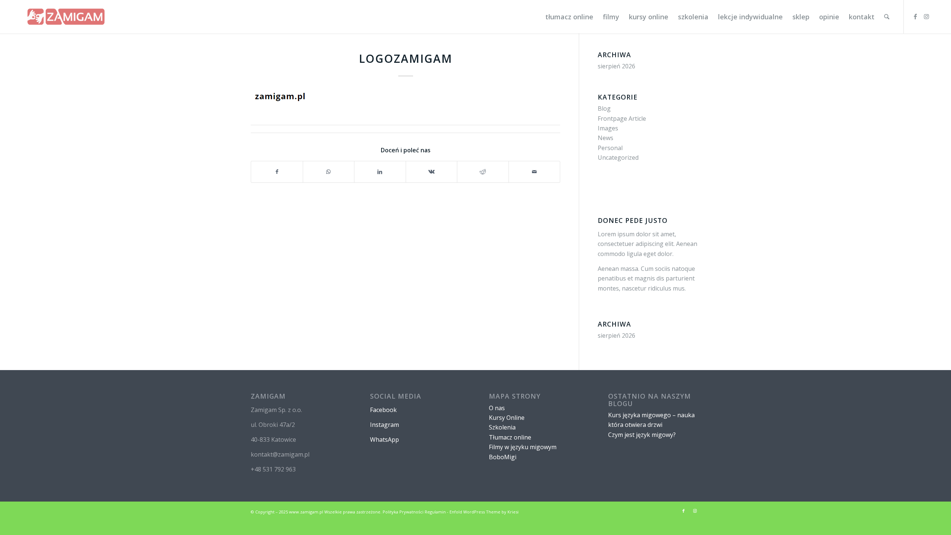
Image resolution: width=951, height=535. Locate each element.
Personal (610, 148)
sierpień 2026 (616, 66)
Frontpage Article (622, 118)
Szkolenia (502, 427)
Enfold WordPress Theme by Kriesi (484, 512)
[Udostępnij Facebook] (277, 171)
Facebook (383, 410)
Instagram (384, 425)
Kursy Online (507, 418)
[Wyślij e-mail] (534, 171)
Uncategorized (618, 157)
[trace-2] (66, 16)
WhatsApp (384, 439)
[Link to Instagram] (926, 16)
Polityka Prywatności (403, 512)
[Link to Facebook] (915, 16)
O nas (497, 408)
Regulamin (435, 512)
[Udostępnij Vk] (431, 171)
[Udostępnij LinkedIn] (380, 171)
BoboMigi (502, 457)
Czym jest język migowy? (642, 435)
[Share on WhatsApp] (328, 171)
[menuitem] (569, 16)
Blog (604, 108)
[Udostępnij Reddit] (483, 171)
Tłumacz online (510, 437)
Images (608, 128)
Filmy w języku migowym (522, 447)
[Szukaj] (886, 16)
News (605, 138)
